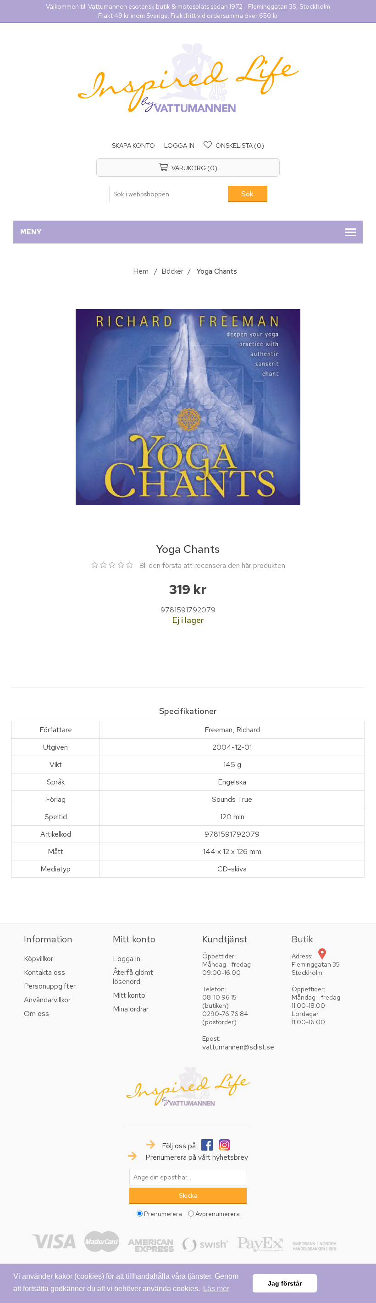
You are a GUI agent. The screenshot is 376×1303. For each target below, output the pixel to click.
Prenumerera (163, 1214)
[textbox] (168, 194)
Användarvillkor (47, 1000)
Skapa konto (133, 145)
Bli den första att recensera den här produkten (212, 565)
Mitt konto (129, 995)
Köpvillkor (38, 958)
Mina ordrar (131, 1009)
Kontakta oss (44, 972)
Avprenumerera (217, 1214)
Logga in (179, 145)
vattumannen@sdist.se (238, 1047)
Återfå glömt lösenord (133, 977)
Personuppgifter (50, 986)
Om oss (36, 1013)
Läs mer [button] (216, 1288)
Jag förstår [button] (285, 1283)
